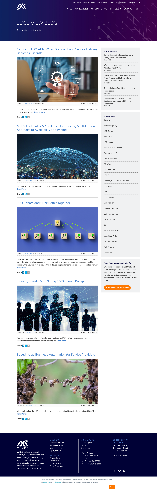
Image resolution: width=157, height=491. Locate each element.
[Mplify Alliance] (23, 448)
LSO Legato (108, 142)
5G (105, 225)
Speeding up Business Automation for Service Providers (56, 354)
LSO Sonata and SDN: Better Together (43, 203)
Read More (38, 112)
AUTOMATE (96, 9)
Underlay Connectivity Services (116, 181)
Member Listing (56, 448)
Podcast (111, 2)
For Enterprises (121, 2)
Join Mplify (85, 445)
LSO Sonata (108, 131)
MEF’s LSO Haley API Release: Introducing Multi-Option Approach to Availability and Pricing (56, 128)
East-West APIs (110, 236)
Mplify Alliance (30, 104)
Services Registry (120, 445)
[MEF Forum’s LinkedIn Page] (115, 472)
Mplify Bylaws (55, 451)
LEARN (118, 9)
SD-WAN (107, 164)
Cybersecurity (109, 219)
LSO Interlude (109, 170)
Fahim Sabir (28, 253)
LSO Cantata (109, 197)
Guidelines (108, 252)
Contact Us (86, 2)
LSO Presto (108, 175)
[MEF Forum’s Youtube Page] (123, 472)
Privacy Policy (58, 482)
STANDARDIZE (81, 9)
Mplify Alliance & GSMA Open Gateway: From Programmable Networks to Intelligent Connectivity (119, 78)
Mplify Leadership (57, 445)
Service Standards (111, 230)
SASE (106, 192)
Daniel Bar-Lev (29, 180)
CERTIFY (108, 9)
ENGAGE (128, 9)
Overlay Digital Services (113, 153)
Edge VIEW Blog (102, 2)
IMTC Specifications (121, 455)
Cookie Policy (46, 482)
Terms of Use (55, 461)
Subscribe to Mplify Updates (117, 287)
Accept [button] (111, 487)
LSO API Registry (120, 451)
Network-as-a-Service (113, 148)
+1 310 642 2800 (94, 464)
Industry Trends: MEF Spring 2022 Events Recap (50, 281)
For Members (132, 2)
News (93, 2)
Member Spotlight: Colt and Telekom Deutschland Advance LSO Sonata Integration (118, 101)
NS (69, 9)
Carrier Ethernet (110, 159)
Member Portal (56, 443)
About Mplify (77, 2)
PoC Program (109, 247)
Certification (109, 203)
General (107, 120)
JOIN (136, 9)
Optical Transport (111, 208)
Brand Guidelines (56, 466)
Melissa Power (30, 332)
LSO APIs (108, 186)
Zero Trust (108, 137)
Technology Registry (121, 448)
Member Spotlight (111, 125)
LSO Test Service (111, 214)
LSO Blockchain (110, 241)
